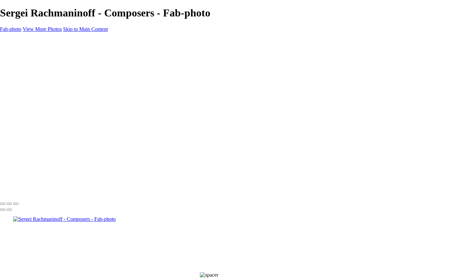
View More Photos (42, 29)
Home (19, 51)
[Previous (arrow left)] (2, 210)
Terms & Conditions (33, 184)
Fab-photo (10, 29)
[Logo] (13, 40)
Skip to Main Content (85, 29)
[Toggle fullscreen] (9, 204)
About (19, 57)
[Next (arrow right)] (9, 210)
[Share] (15, 76)
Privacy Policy (70, 184)
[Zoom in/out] (15, 204)
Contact (21, 69)
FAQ (5, 184)
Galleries (22, 63)
